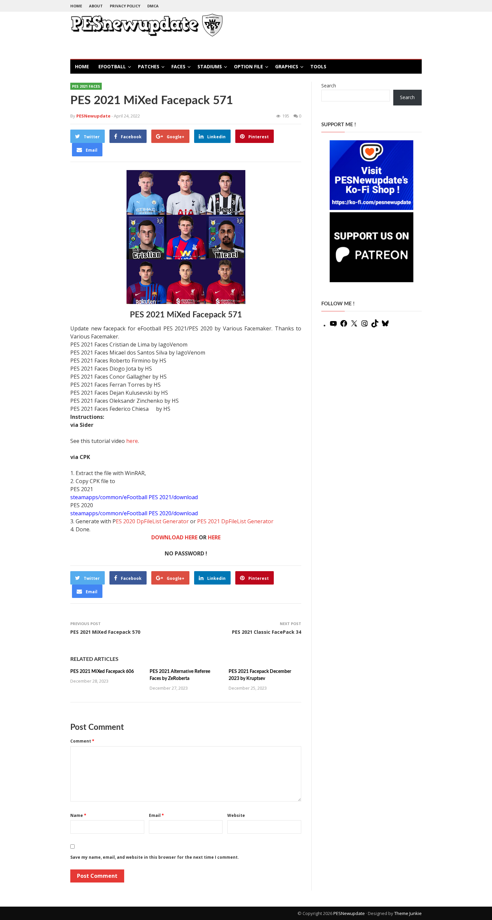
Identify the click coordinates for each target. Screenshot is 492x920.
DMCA (153, 5)
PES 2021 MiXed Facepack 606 (102, 671)
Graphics (286, 66)
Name (78, 815)
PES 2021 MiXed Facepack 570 (105, 632)
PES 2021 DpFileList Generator (235, 521)
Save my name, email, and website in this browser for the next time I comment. (154, 857)
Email (156, 815)
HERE (214, 537)
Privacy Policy (125, 5)
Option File (248, 66)
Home (76, 5)
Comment (82, 741)
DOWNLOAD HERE (174, 537)
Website (236, 815)
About (96, 5)
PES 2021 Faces (86, 86)
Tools (318, 66)
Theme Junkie (408, 913)
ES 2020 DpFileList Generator (152, 521)
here (132, 441)
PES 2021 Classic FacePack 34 (266, 632)
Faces (178, 66)
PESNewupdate (349, 913)
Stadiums (209, 66)
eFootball (112, 66)
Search (328, 85)
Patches (148, 66)
